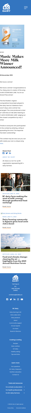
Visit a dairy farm (15, 315)
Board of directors (15, 331)
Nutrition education (15, 372)
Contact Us (15, 375)
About (15, 320)
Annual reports (15, 326)
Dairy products (15, 317)
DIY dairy (15, 349)
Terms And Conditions (21, 408)
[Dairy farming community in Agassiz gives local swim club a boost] (11, 213)
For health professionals (14, 390)
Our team (15, 328)
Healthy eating (15, 351)
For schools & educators (14, 387)
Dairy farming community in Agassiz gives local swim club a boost (15, 222)
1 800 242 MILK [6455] (15, 289)
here (1, 143)
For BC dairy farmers (13, 393)
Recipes (15, 343)
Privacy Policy (10, 408)
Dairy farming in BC (15, 312)
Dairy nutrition (15, 346)
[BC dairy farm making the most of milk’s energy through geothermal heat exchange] (15, 190)
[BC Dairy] (6, 7)
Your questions (15, 366)
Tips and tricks (15, 354)
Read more (7, 206)
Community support (15, 323)
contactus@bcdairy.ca (15, 295)
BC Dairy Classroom (15, 369)
